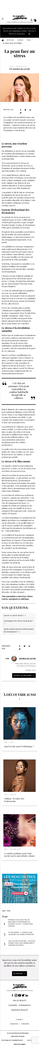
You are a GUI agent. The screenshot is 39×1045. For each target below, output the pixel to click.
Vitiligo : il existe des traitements (14, 799)
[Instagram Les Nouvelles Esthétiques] (16, 995)
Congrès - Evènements (19, 1005)
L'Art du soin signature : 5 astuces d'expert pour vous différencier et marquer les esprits (21, 943)
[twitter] (25, 109)
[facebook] (20, 109)
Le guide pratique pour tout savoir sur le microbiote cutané (19, 854)
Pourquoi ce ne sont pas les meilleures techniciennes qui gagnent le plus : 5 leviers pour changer (20, 923)
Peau (11, 66)
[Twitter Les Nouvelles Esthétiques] (23, 995)
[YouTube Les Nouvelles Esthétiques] (19, 995)
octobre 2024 (15, 849)
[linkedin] (30, 109)
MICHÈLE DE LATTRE (21, 69)
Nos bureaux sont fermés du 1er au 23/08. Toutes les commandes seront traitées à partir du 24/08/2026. (19, 31)
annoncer (14, 1024)
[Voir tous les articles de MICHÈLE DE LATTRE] (14, 658)
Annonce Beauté (19, 1010)
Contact (19, 1019)
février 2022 (21, 66)
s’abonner (25, 1024)
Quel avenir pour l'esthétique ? (19, 746)
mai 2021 (13, 794)
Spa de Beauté (19, 1000)
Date (12, 742)
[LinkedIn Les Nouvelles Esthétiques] (26, 995)
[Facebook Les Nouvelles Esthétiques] (12, 995)
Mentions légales (17, 1036)
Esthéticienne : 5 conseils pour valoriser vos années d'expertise (21, 933)
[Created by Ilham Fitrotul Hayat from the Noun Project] (29, 19)
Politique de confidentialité (12, 1040)
